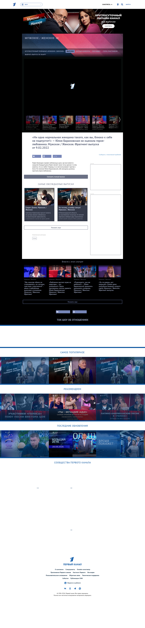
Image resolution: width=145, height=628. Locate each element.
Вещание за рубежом (74, 583)
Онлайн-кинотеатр (83, 569)
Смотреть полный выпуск (56, 177)
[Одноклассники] (47, 156)
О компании (59, 569)
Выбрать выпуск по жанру (35, 54)
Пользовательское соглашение (56, 575)
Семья (34, 238)
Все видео (90, 572)
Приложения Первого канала (61, 572)
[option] (33, 126)
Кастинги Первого (79, 572)
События (65, 578)
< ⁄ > (55, 156)
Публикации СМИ (76, 578)
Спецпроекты (70, 569)
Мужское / (40, 38)
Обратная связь (74, 575)
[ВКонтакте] (36, 156)
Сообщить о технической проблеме (110, 155)
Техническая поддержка (90, 575)
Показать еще (56, 228)
